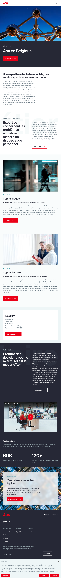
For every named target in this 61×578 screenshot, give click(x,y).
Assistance (31, 532)
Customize (5, 575)
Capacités (18, 532)
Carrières (5, 535)
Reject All (44, 575)
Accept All (54, 575)
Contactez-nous (33, 535)
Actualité (5, 541)
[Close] (58, 561)
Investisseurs (6, 538)
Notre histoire (7, 532)
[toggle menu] (57, 3)
